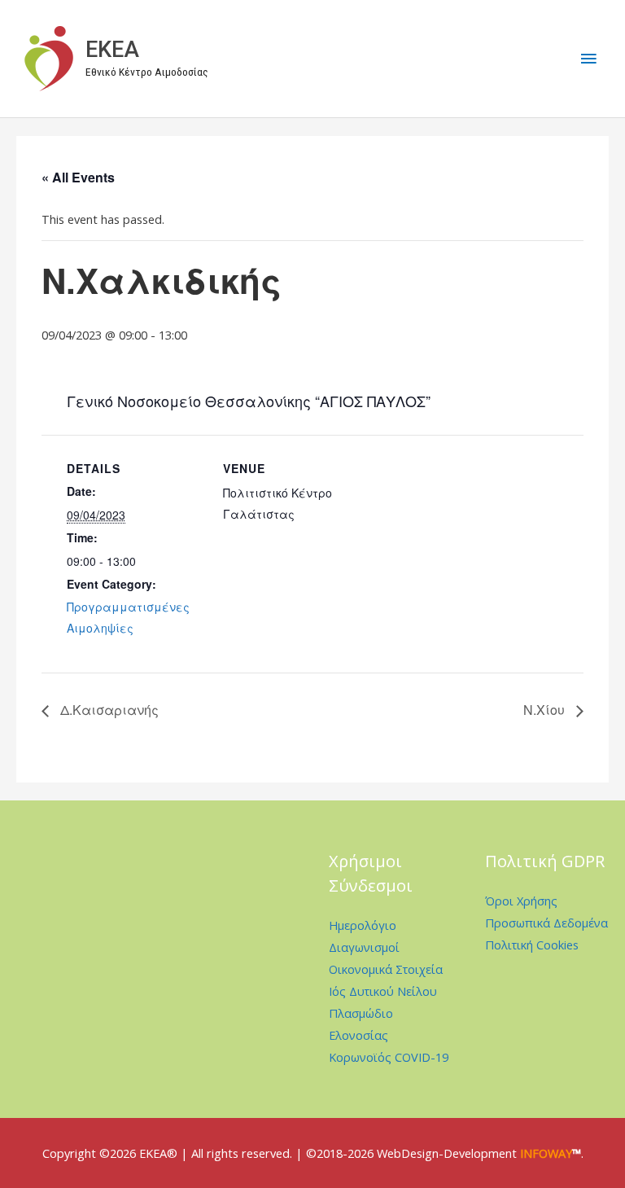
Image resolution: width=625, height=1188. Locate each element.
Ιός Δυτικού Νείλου (383, 991)
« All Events (78, 177)
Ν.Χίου (545, 709)
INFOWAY (546, 1153)
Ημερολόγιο (362, 925)
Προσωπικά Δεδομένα (546, 922)
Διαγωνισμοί (364, 947)
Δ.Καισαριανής (108, 709)
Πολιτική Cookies (532, 944)
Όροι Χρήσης (521, 900)
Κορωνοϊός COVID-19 (388, 1057)
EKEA (112, 50)
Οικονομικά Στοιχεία (386, 969)
